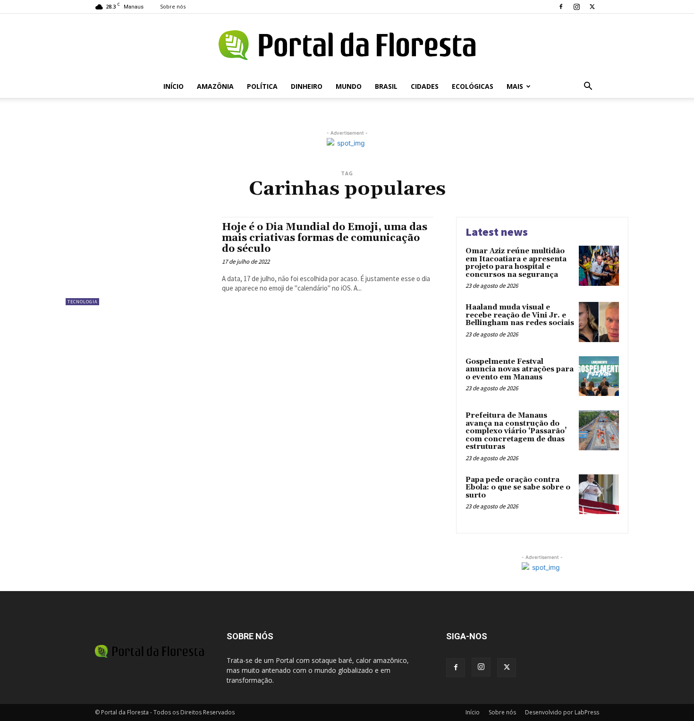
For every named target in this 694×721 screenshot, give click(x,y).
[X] (592, 6)
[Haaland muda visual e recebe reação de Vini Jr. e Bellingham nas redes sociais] (599, 322)
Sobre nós (173, 6)
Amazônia (215, 86)
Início (173, 86)
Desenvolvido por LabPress (562, 712)
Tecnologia (82, 302)
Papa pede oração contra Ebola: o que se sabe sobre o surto (517, 487)
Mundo (349, 86)
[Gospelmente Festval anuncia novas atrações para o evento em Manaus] (599, 376)
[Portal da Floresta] (347, 45)
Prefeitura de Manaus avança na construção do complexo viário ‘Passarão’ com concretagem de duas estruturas (516, 431)
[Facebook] (561, 6)
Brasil (386, 86)
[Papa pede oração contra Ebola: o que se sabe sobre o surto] (599, 494)
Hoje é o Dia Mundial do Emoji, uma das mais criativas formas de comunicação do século (324, 238)
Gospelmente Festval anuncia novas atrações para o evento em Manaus (519, 369)
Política (262, 86)
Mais (515, 86)
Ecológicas (472, 86)
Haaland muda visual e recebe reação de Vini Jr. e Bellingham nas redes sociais (519, 315)
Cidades (425, 86)
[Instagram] (576, 6)
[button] (587, 87)
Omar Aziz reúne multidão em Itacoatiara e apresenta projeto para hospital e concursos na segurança (516, 263)
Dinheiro (306, 86)
